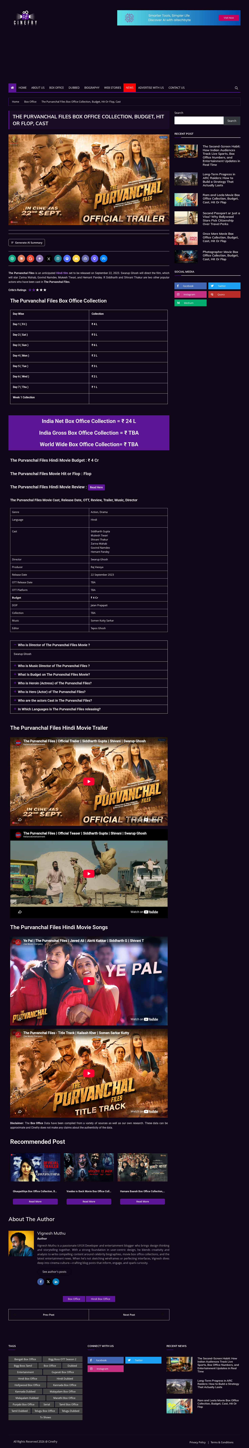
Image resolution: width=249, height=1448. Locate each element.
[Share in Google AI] (30, 258)
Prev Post (48, 1314)
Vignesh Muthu (51, 1233)
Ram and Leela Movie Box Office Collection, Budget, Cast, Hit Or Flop (221, 198)
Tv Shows (45, 1417)
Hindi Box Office (100, 1299)
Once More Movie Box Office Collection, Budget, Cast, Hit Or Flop (220, 237)
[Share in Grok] (49, 258)
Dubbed (74, 88)
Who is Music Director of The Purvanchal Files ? (54, 666)
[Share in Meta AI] (103, 258)
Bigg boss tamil (23, 1365)
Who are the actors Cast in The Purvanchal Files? (55, 700)
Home (23, 88)
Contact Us (177, 88)
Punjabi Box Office (23, 1404)
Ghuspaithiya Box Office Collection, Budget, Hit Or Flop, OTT (35, 1191)
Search (178, 113)
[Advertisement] (124, 58)
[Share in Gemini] (39, 258)
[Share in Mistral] (76, 258)
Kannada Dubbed (25, 1391)
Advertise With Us (151, 88)
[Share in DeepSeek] (67, 258)
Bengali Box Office (25, 1359)
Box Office (56, 88)
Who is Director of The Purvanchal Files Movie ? (54, 645)
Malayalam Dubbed (27, 1398)
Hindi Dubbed (65, 1378)
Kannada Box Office (64, 1385)
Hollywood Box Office (27, 1385)
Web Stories (112, 88)
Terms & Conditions (222, 1442)
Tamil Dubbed (20, 1411)
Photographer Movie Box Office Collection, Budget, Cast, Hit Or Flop (220, 255)
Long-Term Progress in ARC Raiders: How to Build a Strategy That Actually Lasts (219, 179)
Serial (47, 1404)
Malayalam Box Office (63, 1391)
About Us (38, 88)
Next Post (129, 1314)
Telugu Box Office (45, 1411)
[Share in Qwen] (94, 258)
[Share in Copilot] (85, 258)
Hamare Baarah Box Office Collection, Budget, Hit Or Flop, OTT (142, 1191)
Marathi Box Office (64, 1398)
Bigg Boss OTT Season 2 (62, 1359)
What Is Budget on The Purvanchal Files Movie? (54, 674)
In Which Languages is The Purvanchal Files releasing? (59, 709)
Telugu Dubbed (70, 1411)
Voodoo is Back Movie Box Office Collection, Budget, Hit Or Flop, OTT (89, 1191)
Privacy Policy (198, 1442)
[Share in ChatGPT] (12, 258)
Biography (91, 88)
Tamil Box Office (68, 1404)
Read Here (96, 487)
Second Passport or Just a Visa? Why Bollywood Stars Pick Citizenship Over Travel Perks (221, 218)
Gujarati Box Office (63, 1372)
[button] (89, 645)
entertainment (25, 1372)
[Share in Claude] (21, 258)
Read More (35, 1201)
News (129, 88)
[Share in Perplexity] (58, 258)
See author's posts (54, 1272)
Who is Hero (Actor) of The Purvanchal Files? (52, 692)
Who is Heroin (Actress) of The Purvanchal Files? (55, 683)
